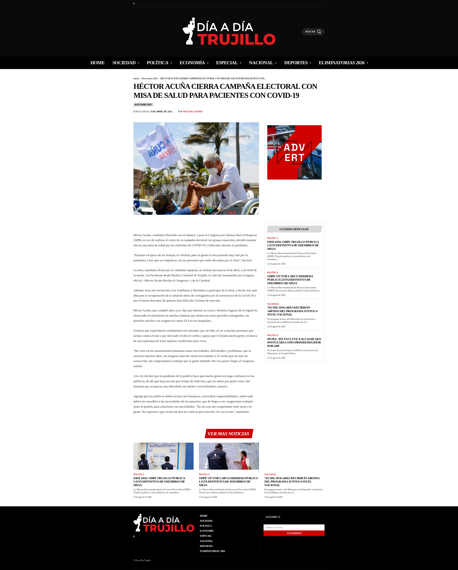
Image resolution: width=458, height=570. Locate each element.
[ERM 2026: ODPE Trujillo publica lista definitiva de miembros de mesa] (163, 456)
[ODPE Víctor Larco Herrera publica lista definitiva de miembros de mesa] (229, 456)
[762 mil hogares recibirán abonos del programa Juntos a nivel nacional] (294, 456)
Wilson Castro (193, 111)
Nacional (273, 304)
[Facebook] (134, 4)
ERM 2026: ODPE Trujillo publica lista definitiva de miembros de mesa (293, 245)
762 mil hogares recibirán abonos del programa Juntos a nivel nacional (292, 311)
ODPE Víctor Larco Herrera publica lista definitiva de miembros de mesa (290, 280)
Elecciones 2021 (150, 78)
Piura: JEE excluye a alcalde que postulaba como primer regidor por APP (294, 342)
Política (272, 238)
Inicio (136, 78)
